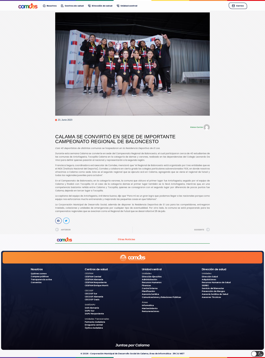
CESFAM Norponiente (96, 282)
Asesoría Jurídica (150, 294)
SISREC (205, 285)
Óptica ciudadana (94, 328)
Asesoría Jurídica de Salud (215, 294)
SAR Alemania (92, 308)
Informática (148, 305)
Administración (149, 279)
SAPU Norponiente (94, 314)
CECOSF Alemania (94, 297)
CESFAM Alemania (94, 279)
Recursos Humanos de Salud (216, 282)
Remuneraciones (150, 311)
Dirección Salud (210, 277)
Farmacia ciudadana (95, 322)
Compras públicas (40, 276)
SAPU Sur (89, 311)
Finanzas (146, 285)
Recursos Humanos (151, 282)
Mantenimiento (149, 308)
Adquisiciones (209, 279)
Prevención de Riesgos (213, 291)
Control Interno (150, 288)
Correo (240, 5)
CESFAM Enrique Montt (96, 285)
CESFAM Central (93, 277)
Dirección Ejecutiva (151, 277)
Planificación (148, 291)
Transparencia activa (41, 279)
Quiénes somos (39, 273)
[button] (58, 221)
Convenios (36, 282)
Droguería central (94, 325)
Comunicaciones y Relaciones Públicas (161, 297)
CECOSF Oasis (92, 299)
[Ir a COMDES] (28, 6)
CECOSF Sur (91, 294)
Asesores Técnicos (211, 297)
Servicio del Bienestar (213, 288)
